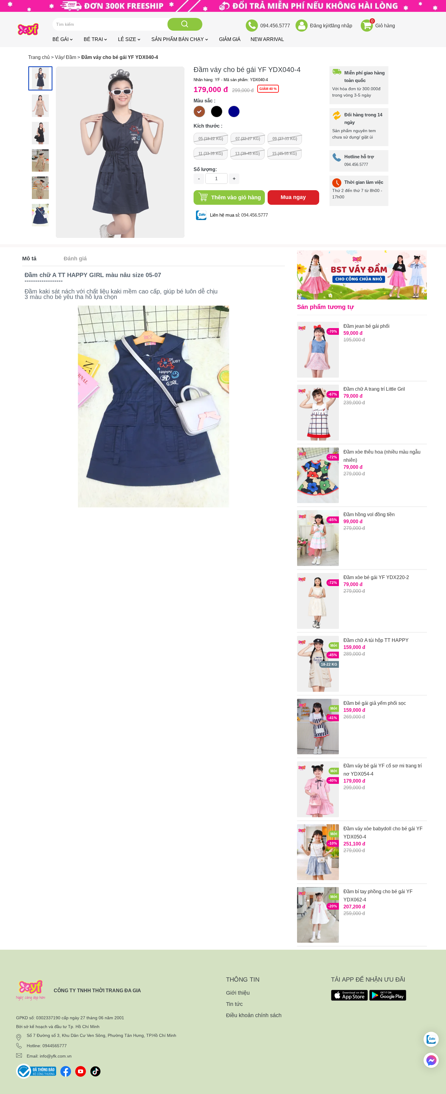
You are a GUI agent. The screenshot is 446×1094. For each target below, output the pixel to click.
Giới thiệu (238, 993)
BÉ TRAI (93, 39)
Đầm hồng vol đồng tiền (369, 514)
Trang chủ (39, 57)
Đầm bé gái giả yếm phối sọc (374, 703)
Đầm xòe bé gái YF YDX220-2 (376, 577)
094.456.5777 (254, 215)
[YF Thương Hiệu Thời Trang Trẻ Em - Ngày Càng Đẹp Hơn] (223, 5)
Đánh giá (75, 258)
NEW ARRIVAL (267, 39)
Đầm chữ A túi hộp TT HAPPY (376, 640)
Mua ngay (293, 197)
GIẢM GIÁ (230, 39)
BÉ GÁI (60, 39)
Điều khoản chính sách (254, 1015)
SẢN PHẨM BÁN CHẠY (177, 39)
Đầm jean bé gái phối (366, 326)
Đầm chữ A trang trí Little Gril (374, 389)
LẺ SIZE (127, 39)
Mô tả (29, 258)
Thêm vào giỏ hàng (235, 197)
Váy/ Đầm (65, 57)
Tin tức (234, 1004)
